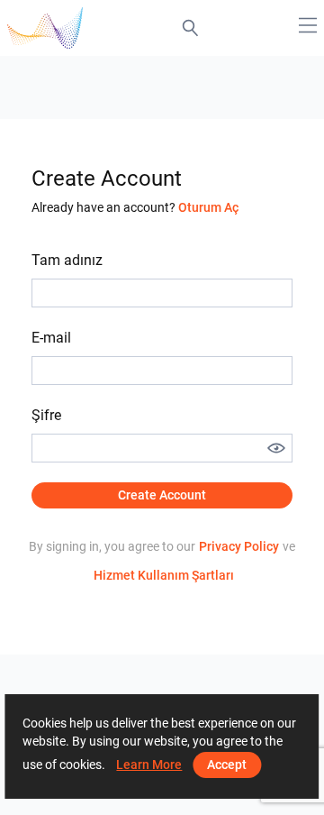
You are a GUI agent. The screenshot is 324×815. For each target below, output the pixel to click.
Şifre (46, 415)
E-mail (51, 337)
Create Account (162, 495)
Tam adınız (67, 260)
